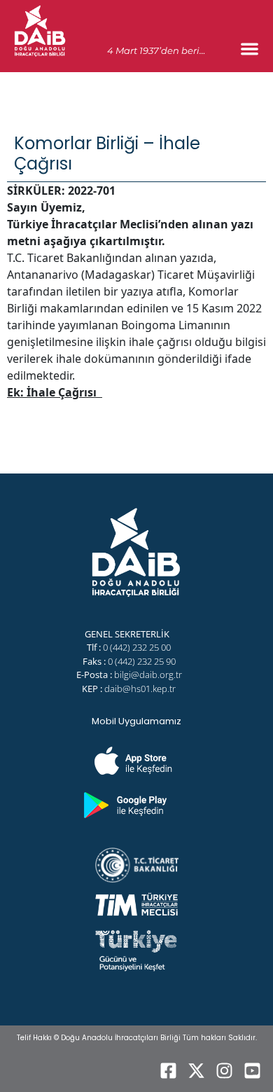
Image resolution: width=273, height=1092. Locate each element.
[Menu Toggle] (249, 48)
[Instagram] (224, 1071)
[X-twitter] (196, 1071)
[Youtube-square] (252, 1071)
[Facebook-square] (168, 1071)
